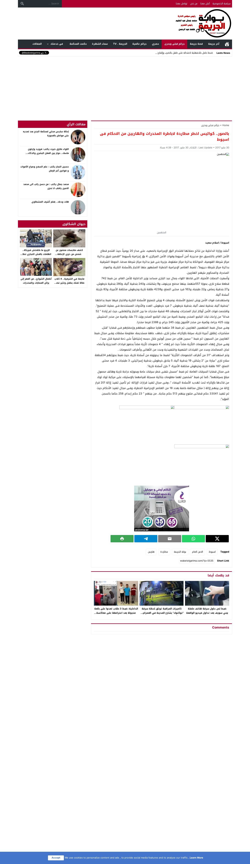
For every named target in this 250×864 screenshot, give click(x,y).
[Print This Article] (122, 538)
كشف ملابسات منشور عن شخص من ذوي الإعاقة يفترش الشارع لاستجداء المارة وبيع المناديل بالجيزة (69, 256)
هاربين (151, 551)
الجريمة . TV (120, 44)
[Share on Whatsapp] (193, 538)
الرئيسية (227, 44)
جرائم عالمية (139, 44)
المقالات (37, 44)
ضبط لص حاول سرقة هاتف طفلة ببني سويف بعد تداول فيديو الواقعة (207, 610)
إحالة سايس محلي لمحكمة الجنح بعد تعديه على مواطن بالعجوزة (46, 134)
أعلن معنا (205, 3)
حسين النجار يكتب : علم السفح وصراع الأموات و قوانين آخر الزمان (44, 169)
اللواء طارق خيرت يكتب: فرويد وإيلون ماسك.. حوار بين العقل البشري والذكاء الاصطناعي (48, 153)
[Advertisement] (125, 85)
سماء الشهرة (100, 44)
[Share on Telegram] (145, 538)
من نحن (193, 3)
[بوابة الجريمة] (125, 23)
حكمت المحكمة (78, 44)
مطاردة (164, 551)
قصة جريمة (196, 44)
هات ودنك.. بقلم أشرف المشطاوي (50, 202)
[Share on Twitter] (217, 538)
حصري (155, 44)
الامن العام (197, 551)
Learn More (196, 857)
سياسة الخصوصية (221, 3)
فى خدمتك (57, 44)
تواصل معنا (181, 3)
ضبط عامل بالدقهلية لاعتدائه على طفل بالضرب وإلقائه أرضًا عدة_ (180, 53)
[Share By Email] (169, 538)
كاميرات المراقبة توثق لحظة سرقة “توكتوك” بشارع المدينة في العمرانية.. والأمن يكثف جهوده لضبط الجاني (162, 612)
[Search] (22, 3)
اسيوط (212, 551)
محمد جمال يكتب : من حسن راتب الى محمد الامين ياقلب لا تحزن (46, 186)
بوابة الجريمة (180, 551)
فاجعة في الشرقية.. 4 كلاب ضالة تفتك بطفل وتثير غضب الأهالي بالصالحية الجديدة (69, 283)
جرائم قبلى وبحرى (174, 44)
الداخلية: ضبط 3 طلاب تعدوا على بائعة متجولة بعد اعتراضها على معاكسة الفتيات (116, 612)
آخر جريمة (213, 44)
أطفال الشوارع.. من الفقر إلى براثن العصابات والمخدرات (36, 281)
